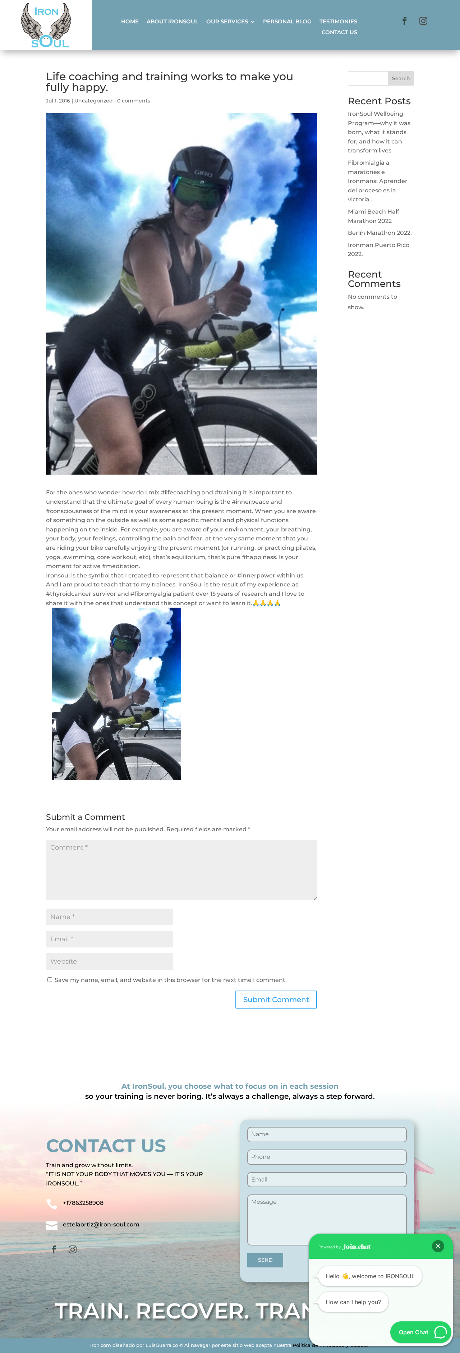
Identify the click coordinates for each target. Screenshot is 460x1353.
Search (401, 78)
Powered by (330, 1246)
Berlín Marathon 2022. (380, 232)
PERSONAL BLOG (287, 22)
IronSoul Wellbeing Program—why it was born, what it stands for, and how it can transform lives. (379, 132)
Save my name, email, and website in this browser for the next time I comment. (171, 980)
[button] (438, 1246)
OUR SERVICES (227, 22)
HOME (130, 22)
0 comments (133, 100)
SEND (265, 1260)
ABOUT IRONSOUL (172, 22)
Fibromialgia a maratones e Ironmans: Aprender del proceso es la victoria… (378, 181)
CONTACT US (339, 33)
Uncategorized (93, 100)
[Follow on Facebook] (405, 21)
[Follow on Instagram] (423, 21)
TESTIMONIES (338, 22)
